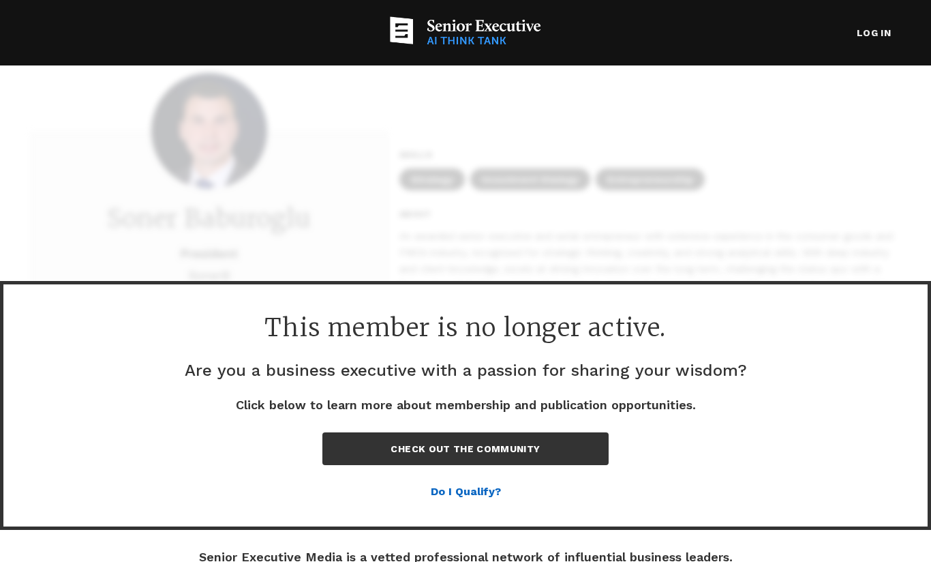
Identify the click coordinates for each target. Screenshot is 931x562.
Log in (874, 32)
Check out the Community (465, 448)
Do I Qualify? (466, 491)
